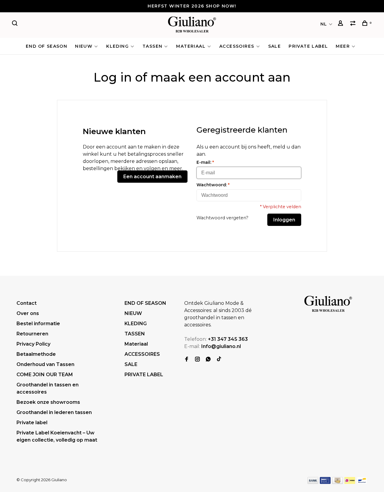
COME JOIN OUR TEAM (44, 374)
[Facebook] (186, 359)
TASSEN (152, 46)
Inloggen (284, 220)
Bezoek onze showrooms (48, 402)
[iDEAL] (349, 482)
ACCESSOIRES (236, 46)
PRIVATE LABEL (308, 46)
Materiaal (191, 46)
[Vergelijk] (353, 24)
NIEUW (83, 46)
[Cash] (337, 482)
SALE (274, 46)
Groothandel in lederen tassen (54, 412)
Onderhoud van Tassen (45, 364)
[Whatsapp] (208, 359)
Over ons (27, 313)
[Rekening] (341, 24)
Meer (343, 46)
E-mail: (205, 162)
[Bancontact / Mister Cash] (362, 482)
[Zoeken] (15, 24)
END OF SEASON (46, 46)
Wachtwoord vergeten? (222, 217)
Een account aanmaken (152, 176)
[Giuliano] (328, 304)
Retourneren (32, 334)
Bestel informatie (38, 323)
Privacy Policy (33, 344)
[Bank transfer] (313, 482)
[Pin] (325, 482)
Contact (26, 303)
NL (323, 24)
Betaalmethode (36, 354)
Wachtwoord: (213, 185)
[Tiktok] (219, 359)
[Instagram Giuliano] (197, 359)
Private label (31, 422)
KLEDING (117, 46)
